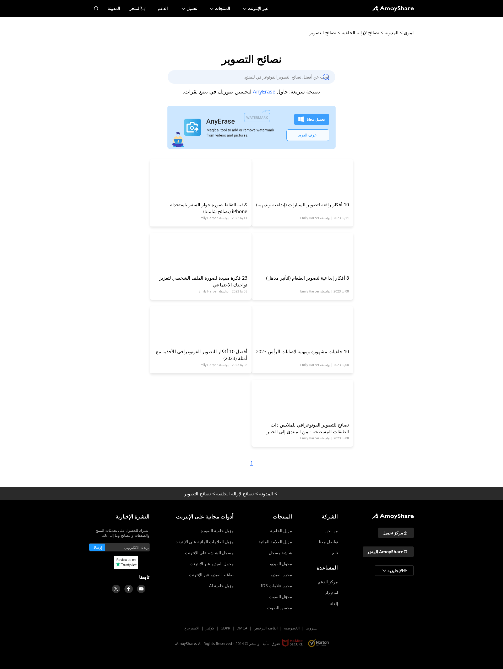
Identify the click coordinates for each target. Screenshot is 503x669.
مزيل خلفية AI (221, 586)
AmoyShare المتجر (385, 552)
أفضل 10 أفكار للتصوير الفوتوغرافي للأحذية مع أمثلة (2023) (201, 354)
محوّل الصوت (280, 597)
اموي (409, 32)
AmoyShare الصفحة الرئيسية (298, 493)
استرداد (331, 593)
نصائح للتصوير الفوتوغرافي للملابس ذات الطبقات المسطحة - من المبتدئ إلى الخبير (308, 428)
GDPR (225, 628)
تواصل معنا (328, 542)
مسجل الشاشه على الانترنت (209, 553)
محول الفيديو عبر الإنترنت (212, 564)
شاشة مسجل (280, 553)
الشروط (312, 628)
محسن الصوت (279, 608)
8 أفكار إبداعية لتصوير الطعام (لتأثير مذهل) (307, 278)
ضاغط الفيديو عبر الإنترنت (211, 575)
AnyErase (264, 91)
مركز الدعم (328, 582)
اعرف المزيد (308, 134)
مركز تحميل (392, 533)
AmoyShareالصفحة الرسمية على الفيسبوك (128, 589)
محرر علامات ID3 (276, 586)
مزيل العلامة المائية (275, 542)
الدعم (163, 8)
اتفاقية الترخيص (266, 628)
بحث (96, 8)
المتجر (134, 8)
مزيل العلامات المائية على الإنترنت (204, 542)
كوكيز (210, 628)
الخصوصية (292, 628)
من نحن (331, 531)
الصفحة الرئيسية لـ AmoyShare (393, 8)
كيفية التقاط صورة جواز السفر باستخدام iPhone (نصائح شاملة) (208, 207)
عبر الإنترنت (258, 8)
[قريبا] (141, 589)
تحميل (192, 8)
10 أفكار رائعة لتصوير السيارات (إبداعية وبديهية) (302, 204)
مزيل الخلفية (281, 531)
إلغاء (334, 604)
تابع (335, 553)
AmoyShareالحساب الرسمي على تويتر (116, 589)
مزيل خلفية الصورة (217, 531)
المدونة (114, 8)
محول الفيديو (281, 564)
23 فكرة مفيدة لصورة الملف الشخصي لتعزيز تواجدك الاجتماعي (203, 281)
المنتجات (222, 8)
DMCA (242, 628)
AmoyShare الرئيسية (393, 516)
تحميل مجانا (316, 119)
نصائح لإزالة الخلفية (360, 32)
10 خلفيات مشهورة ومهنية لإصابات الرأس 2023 (302, 351)
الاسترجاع (191, 628)
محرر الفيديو (281, 575)
